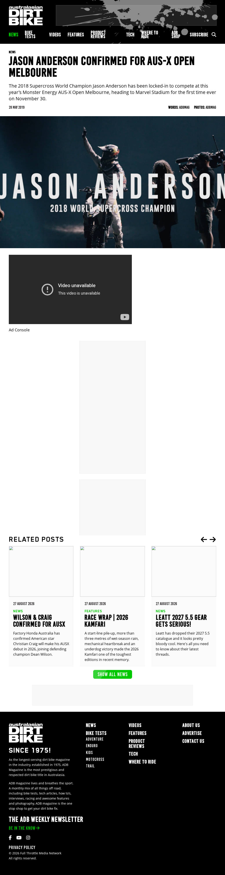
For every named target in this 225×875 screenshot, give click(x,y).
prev (203, 539)
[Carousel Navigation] (208, 539)
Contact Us (193, 741)
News (13, 35)
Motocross (95, 759)
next (212, 539)
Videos (55, 35)
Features (76, 35)
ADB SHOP (176, 34)
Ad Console (19, 329)
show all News (113, 674)
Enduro (92, 745)
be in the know (22, 828)
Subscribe (199, 35)
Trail (90, 766)
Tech (130, 35)
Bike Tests (30, 34)
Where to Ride (149, 34)
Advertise (192, 733)
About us (191, 725)
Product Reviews (98, 34)
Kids (89, 752)
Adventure (94, 739)
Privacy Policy (22, 847)
